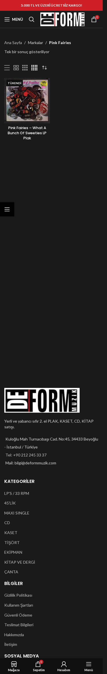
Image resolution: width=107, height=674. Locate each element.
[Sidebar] (7, 209)
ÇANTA (11, 571)
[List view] (7, 67)
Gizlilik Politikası (18, 595)
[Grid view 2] (16, 67)
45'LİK (10, 503)
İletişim (10, 644)
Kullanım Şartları (18, 605)
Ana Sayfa (13, 42)
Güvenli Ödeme (18, 615)
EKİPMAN (13, 552)
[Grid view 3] (25, 67)
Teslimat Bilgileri (18, 624)
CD (7, 522)
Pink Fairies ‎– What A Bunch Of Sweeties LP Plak (27, 132)
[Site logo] (62, 18)
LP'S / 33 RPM (16, 493)
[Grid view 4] (34, 67)
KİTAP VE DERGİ (19, 562)
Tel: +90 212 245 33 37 (26, 454)
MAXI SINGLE (16, 512)
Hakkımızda (14, 634)
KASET (10, 532)
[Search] (31, 19)
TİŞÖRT (12, 542)
